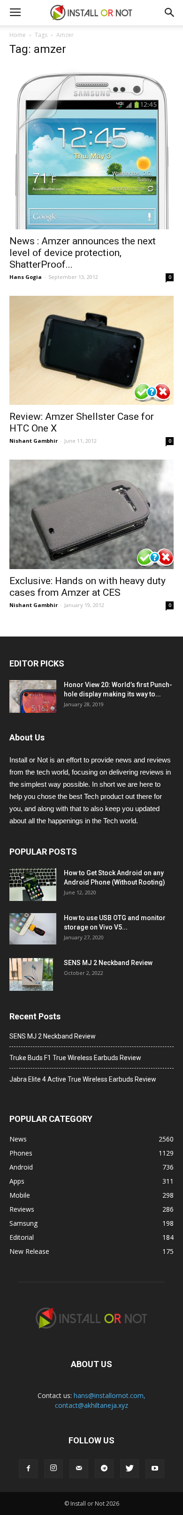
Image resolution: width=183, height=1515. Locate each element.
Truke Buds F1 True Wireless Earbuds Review (75, 1057)
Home (17, 35)
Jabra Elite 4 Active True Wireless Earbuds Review (82, 1079)
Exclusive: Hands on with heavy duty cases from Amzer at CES (87, 586)
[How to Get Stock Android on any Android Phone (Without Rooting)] (32, 884)
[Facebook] (28, 1468)
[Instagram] (53, 1468)
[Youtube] (154, 1468)
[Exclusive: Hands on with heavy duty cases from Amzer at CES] (91, 514)
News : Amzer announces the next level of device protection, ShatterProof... (82, 252)
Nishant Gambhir (33, 440)
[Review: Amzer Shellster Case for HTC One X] (91, 350)
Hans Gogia (25, 276)
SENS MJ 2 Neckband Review (108, 962)
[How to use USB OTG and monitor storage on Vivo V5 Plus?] (32, 928)
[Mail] (78, 1468)
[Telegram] (104, 1468)
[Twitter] (129, 1468)
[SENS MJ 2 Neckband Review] (31, 974)
